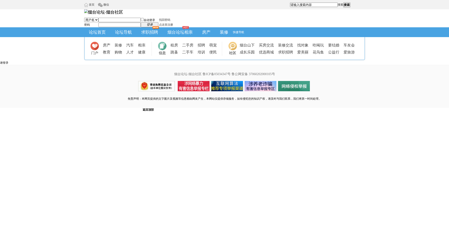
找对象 (302, 45)
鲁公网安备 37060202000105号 (253, 74)
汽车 (130, 45)
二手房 (187, 45)
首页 (91, 4)
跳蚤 (174, 52)
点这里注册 (166, 24)
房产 (206, 32)
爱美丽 (302, 52)
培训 (201, 52)
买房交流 (266, 45)
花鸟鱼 (318, 52)
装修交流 (285, 45)
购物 (118, 52)
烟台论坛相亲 (180, 32)
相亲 (141, 45)
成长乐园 (247, 52)
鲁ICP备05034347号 (217, 74)
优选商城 (266, 52)
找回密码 (164, 19)
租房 (174, 45)
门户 (94, 53)
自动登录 (149, 20)
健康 (141, 52)
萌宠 (213, 45)
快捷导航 (238, 32)
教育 (106, 52)
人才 (130, 52)
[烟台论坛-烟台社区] (103, 12)
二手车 (187, 52)
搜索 (340, 4)
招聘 (201, 45)
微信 (106, 4)
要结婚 (333, 45)
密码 (87, 24)
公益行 (333, 52)
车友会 (349, 45)
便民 (213, 52)
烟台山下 (247, 45)
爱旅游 (349, 52)
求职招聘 (149, 32)
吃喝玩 (318, 45)
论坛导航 (123, 32)
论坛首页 (97, 32)
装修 (224, 32)
